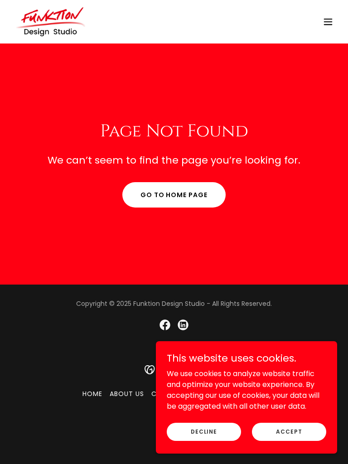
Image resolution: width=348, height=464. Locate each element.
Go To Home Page (174, 194)
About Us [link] (127, 393)
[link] (50, 22)
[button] (328, 22)
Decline (204, 431)
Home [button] (92, 393)
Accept (289, 431)
